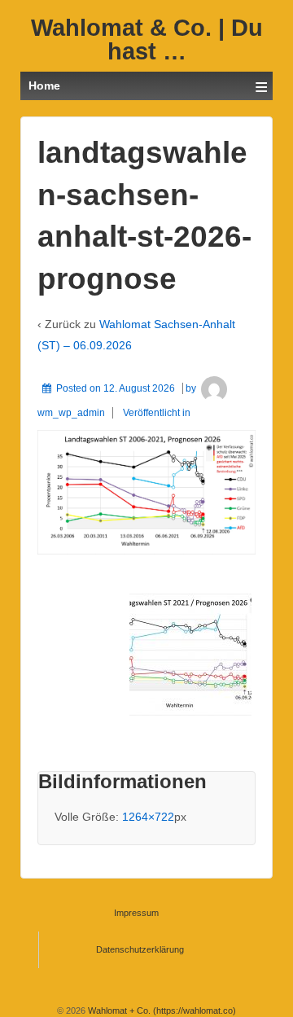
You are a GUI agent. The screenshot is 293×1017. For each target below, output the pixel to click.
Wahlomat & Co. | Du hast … (147, 39)
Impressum (136, 913)
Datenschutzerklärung (140, 949)
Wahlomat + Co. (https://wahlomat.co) (160, 1010)
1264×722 (148, 816)
